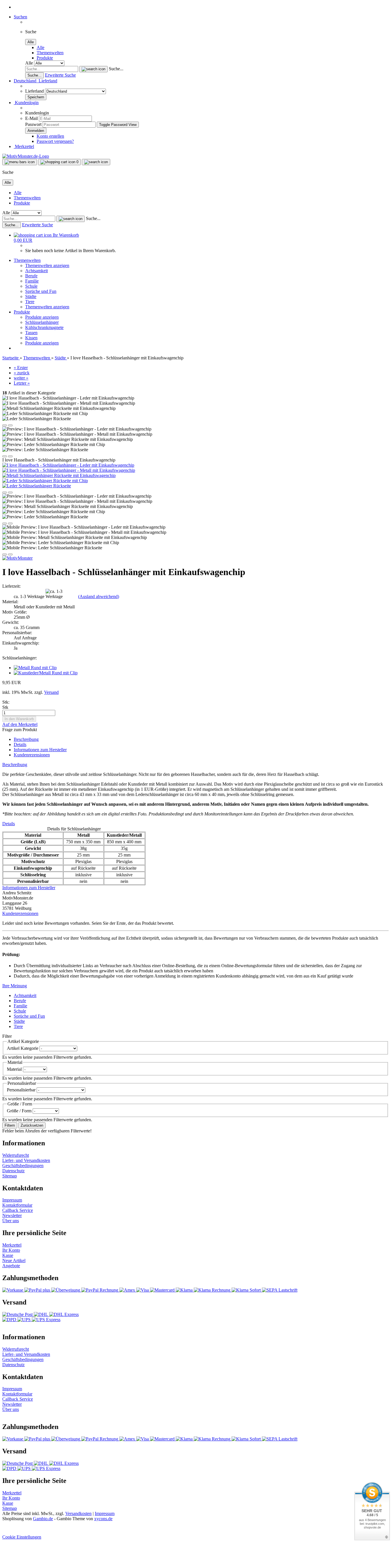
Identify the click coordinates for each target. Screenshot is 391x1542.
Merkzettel (24, 146)
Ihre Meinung (14, 985)
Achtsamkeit (36, 270)
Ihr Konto (11, 1250)
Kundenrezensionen (32, 754)
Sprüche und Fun (40, 291)
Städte (30, 296)
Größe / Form (20, 1110)
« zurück (21, 372)
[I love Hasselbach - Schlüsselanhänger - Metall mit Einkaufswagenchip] (68, 470)
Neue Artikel (13, 1260)
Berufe (31, 275)
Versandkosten (78, 1513)
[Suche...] (93, 69)
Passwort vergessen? (55, 141)
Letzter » (22, 383)
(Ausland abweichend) (98, 596)
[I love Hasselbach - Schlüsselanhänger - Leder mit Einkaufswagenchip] (68, 465)
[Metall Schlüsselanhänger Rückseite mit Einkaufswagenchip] (59, 475)
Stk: (5, 702)
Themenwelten (50, 52)
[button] (35, 80)
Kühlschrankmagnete (44, 327)
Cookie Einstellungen (21, 1537)
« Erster (21, 367)
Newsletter (12, 1215)
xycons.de (103, 1518)
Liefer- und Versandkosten (26, 1160)
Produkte (45, 57)
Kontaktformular (17, 1205)
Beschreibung (26, 739)
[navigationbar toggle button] (19, 162)
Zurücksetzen (32, 1125)
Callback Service (17, 1210)
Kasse (7, 1255)
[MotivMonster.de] (25, 156)
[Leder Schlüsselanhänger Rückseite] (36, 485)
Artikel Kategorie (23, 1048)
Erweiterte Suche (60, 75)
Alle (40, 47)
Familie (32, 281)
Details (20, 744)
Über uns (10, 1220)
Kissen (31, 337)
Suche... (116, 68)
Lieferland (35, 91)
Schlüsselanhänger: (19, 657)
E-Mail (31, 118)
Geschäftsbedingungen (23, 1165)
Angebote (11, 1265)
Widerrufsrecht (15, 1155)
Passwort (33, 124)
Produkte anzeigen (42, 317)
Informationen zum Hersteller (40, 749)
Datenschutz (13, 1170)
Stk (5, 707)
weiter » (21, 377)
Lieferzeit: (11, 586)
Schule (31, 286)
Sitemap (9, 1175)
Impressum (12, 1200)
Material (15, 1069)
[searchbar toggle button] (96, 162)
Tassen (31, 332)
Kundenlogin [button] (26, 102)
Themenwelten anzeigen (47, 265)
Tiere (29, 301)
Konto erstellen (50, 136)
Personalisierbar (22, 1089)
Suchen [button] (20, 16)
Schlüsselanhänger (42, 322)
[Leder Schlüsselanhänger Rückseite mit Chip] (45, 480)
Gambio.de (43, 1518)
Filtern (10, 1125)
